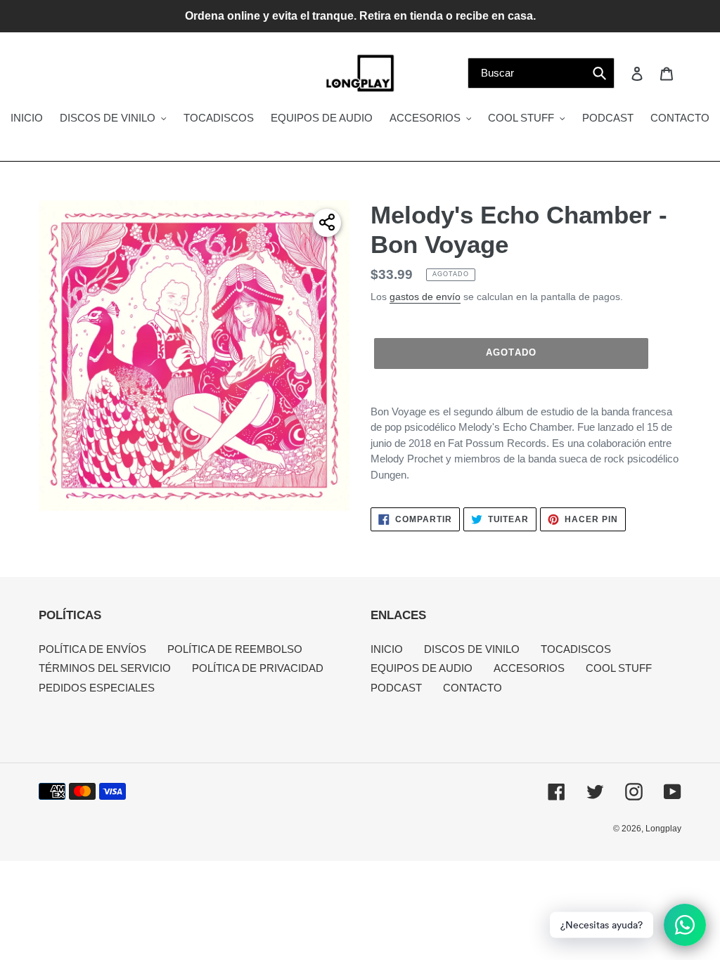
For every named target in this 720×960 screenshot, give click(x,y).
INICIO (387, 649)
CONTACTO (472, 688)
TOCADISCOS (576, 649)
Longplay (663, 828)
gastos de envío (425, 296)
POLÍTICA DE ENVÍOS (92, 649)
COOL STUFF (619, 668)
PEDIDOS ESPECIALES (97, 688)
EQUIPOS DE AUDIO (421, 668)
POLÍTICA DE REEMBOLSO (234, 649)
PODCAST (396, 688)
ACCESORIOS (529, 668)
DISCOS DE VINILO (472, 649)
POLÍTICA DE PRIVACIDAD (257, 668)
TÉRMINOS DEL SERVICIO (105, 668)
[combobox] (541, 73)
